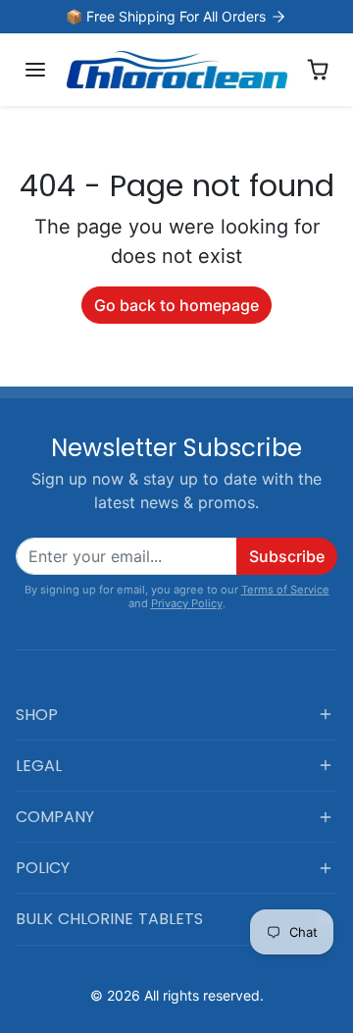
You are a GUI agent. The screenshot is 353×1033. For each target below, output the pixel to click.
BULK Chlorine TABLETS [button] (109, 918)
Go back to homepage (176, 305)
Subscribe (287, 556)
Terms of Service (285, 589)
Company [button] (55, 816)
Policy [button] (43, 867)
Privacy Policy (187, 603)
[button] (35, 69)
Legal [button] (39, 765)
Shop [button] (37, 714)
